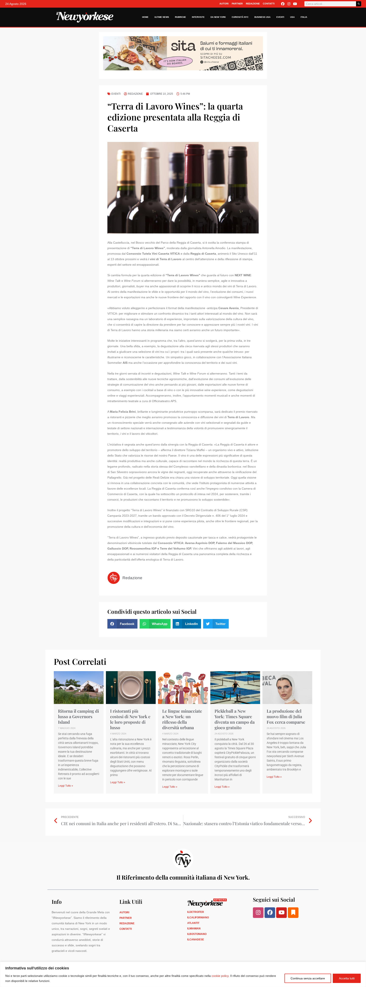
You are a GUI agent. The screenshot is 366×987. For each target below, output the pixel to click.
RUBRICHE (180, 17)
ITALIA (304, 17)
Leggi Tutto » (65, 785)
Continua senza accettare (308, 978)
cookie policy (220, 975)
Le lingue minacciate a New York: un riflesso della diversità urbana (182, 719)
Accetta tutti (347, 978)
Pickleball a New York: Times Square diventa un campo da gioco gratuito (235, 719)
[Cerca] (358, 3)
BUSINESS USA (262, 17)
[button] (122, 624)
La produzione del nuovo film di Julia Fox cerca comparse (286, 716)
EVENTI (280, 17)
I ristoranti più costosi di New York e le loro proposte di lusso (130, 719)
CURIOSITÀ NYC (240, 17)
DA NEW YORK (218, 17)
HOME (145, 17)
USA (292, 17)
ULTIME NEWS (161, 17)
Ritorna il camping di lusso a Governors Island (78, 716)
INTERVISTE (198, 17)
